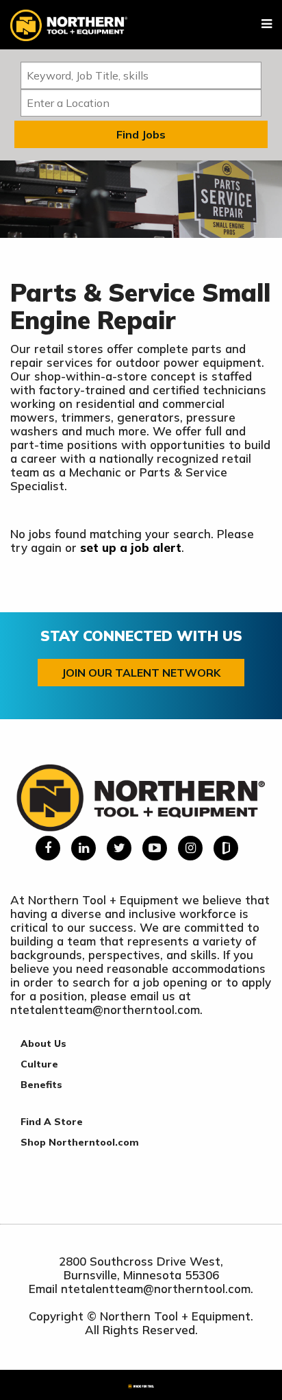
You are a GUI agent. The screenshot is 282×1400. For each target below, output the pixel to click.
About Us (43, 1043)
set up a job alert (130, 547)
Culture (39, 1064)
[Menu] (266, 24)
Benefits (41, 1084)
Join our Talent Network (141, 672)
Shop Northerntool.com (80, 1142)
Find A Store (52, 1121)
